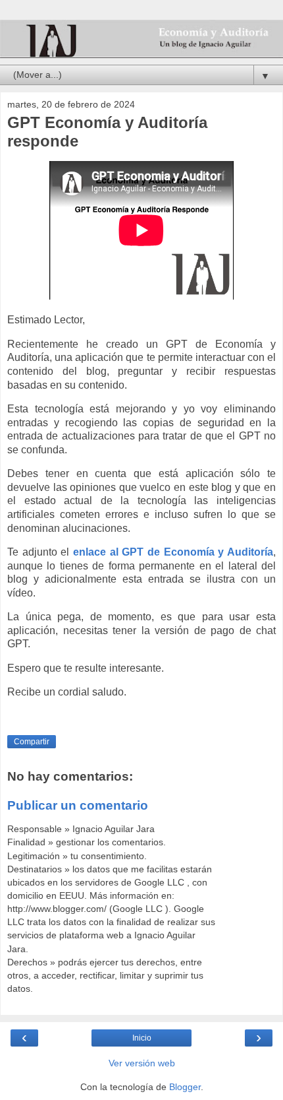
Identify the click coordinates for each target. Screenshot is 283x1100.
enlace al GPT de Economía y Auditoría (173, 552)
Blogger (185, 1087)
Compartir (31, 741)
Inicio (141, 1038)
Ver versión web (142, 1063)
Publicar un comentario (77, 805)
